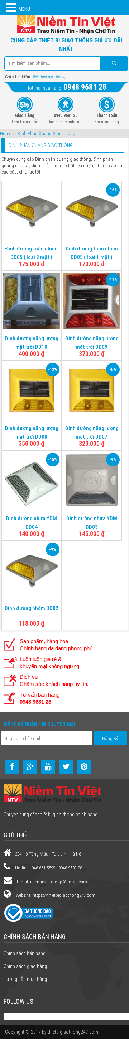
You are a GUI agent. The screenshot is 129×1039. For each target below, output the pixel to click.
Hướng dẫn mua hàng (25, 979)
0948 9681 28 (84, 87)
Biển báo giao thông (49, 76)
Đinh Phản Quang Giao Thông (46, 133)
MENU (24, 9)
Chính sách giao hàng (25, 966)
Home (5, 133)
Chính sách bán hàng (25, 953)
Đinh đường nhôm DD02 (31, 608)
